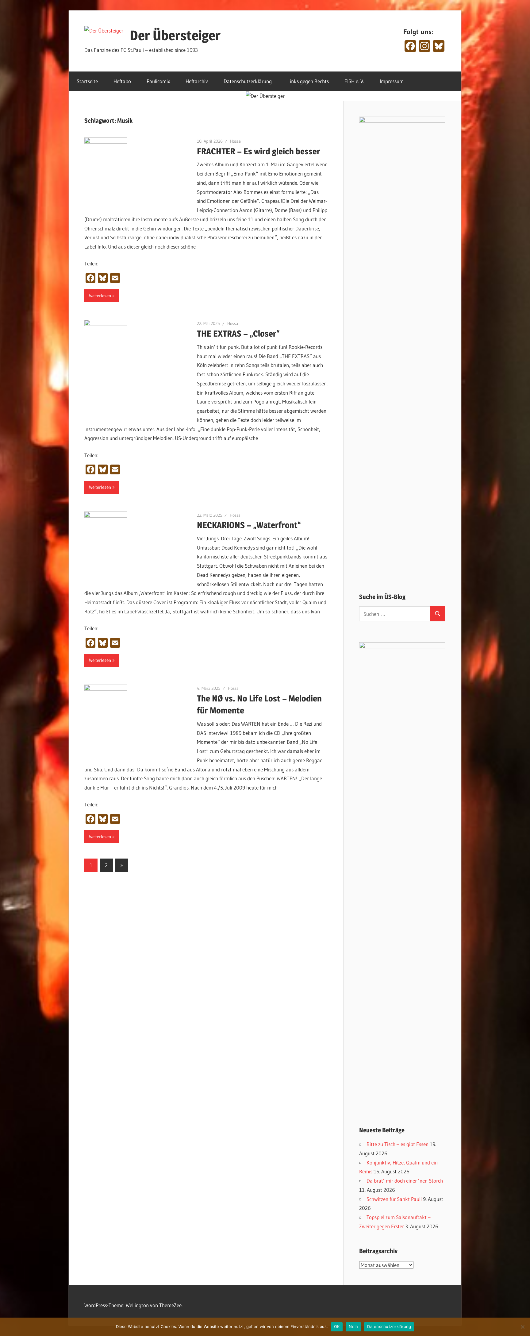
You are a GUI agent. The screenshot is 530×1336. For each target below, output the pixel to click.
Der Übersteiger (175, 35)
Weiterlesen (100, 296)
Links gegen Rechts (308, 81)
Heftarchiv (197, 81)
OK (337, 1326)
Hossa (235, 141)
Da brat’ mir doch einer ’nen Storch (405, 1180)
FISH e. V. (354, 81)
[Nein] (522, 1327)
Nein (353, 1326)
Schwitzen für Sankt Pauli (394, 1199)
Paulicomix (158, 81)
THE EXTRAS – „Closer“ (238, 333)
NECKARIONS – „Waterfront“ (249, 525)
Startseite (87, 81)
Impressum (392, 81)
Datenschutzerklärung (248, 81)
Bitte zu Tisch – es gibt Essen (397, 1144)
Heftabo (122, 81)
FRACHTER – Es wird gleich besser (258, 151)
